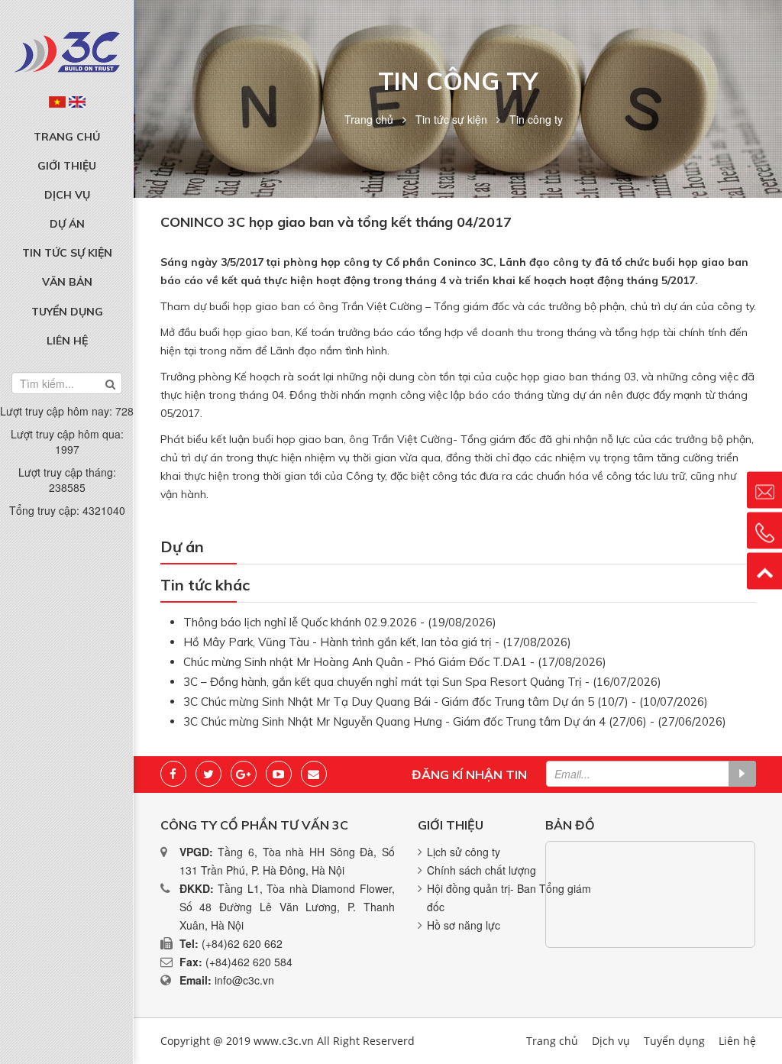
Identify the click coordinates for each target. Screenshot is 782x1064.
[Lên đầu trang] (764, 570)
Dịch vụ (67, 195)
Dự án (67, 224)
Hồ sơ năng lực (463, 925)
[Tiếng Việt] (57, 101)
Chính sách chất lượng (481, 870)
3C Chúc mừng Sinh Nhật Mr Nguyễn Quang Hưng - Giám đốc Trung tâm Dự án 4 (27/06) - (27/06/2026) (454, 721)
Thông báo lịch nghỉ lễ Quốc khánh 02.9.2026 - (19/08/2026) (339, 622)
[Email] (314, 774)
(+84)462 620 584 (248, 961)
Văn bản (67, 282)
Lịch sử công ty (463, 851)
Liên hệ (67, 341)
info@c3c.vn (244, 980)
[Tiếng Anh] (77, 101)
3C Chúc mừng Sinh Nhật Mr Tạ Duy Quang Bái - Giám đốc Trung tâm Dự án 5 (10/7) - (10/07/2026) (445, 701)
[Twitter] (208, 774)
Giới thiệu (66, 166)
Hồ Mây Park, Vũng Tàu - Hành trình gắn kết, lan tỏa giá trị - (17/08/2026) (377, 642)
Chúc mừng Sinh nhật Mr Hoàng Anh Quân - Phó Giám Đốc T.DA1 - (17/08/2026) (394, 662)
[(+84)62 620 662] (764, 530)
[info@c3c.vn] (764, 489)
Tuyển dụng (67, 312)
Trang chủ (67, 137)
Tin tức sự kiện (67, 253)
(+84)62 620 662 (242, 943)
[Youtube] (279, 774)
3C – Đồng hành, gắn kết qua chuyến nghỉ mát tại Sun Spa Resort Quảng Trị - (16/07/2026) (422, 681)
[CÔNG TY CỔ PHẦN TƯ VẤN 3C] (67, 52)
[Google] (244, 774)
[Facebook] (173, 774)
